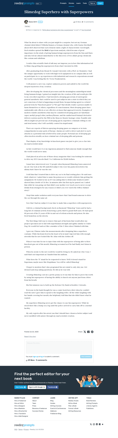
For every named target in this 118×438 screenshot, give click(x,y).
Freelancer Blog (55, 413)
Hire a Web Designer (21, 416)
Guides (52, 403)
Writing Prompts (92, 403)
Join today (20, 387)
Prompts (63, 3)
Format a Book (73, 408)
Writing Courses (55, 406)
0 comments (89, 22)
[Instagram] (94, 424)
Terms (20, 429)
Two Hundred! (86, 30)
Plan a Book (72, 406)
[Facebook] (100, 424)
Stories (71, 3)
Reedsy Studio (73, 401)
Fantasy (27, 26)
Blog (51, 401)
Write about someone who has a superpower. (57, 30)
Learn (78, 3)
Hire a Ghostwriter (20, 411)
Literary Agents (91, 406)
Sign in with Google (36, 387)
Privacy (26, 429)
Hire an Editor (19, 403)
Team (34, 403)
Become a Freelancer (39, 408)
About (34, 401)
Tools (85, 3)
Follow (40, 22)
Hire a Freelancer (20, 401)
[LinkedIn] (97, 424)
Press (34, 406)
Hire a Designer (19, 406)
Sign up (92, 3)
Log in (100, 3)
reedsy (24, 3)
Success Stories (37, 411)
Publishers (90, 408)
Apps (37, 3)
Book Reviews (91, 401)
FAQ (15, 429)
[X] (91, 424)
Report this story (30, 336)
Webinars (53, 411)
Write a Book (72, 403)
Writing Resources (74, 411)
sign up (35, 356)
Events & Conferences (58, 408)
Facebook (51, 387)
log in (42, 356)
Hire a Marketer (19, 408)
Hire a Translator (20, 413)
